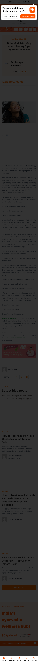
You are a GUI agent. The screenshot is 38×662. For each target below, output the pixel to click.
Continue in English (28, 16)
